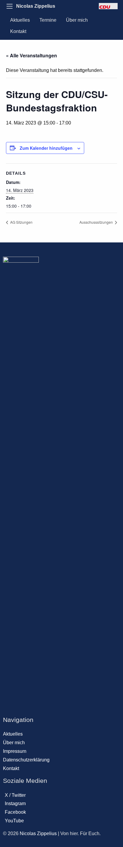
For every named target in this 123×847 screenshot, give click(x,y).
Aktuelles (20, 20)
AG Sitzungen (21, 222)
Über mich (77, 20)
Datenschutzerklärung (26, 759)
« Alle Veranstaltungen (31, 55)
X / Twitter (15, 795)
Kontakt (18, 31)
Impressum (14, 751)
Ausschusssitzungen (96, 222)
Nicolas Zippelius (35, 6)
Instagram (15, 803)
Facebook (15, 812)
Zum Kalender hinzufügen (46, 148)
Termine (47, 20)
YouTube (14, 820)
